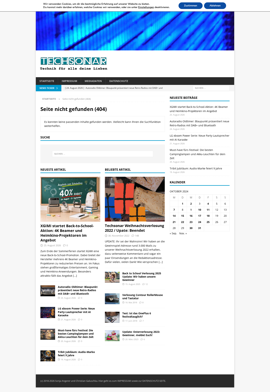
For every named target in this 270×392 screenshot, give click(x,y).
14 (174, 215)
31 (199, 228)
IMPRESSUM (124, 380)
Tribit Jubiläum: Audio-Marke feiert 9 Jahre (76, 353)
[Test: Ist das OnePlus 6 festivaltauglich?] (112, 317)
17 (199, 215)
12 (146, 284)
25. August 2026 (52, 245)
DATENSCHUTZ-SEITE (153, 380)
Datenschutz (118, 81)
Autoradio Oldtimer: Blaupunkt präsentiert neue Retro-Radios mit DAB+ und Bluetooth (78, 290)
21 (174, 222)
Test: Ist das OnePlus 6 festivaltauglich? (136, 315)
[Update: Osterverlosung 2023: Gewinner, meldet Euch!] (112, 335)
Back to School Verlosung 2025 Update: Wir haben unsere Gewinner (141, 277)
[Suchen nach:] (211, 88)
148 (137, 235)
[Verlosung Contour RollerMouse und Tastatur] (112, 298)
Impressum (69, 81)
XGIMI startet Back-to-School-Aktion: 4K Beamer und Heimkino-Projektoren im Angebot (67, 233)
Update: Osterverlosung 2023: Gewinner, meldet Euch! (141, 333)
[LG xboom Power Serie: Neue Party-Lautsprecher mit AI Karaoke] (47, 312)
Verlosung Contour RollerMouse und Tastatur (142, 296)
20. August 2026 (68, 341)
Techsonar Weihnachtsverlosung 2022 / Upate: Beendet (134, 228)
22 (182, 222)
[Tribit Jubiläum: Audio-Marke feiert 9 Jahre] (47, 355)
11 (208, 209)
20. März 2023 (131, 339)
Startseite (46, 81)
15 (182, 215)
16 (191, 215)
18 (208, 215)
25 (208, 222)
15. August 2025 (132, 284)
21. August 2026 (68, 319)
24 (199, 222)
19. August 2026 (68, 359)
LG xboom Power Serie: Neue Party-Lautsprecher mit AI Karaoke (76, 312)
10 (199, 209)
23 (191, 222)
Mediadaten (93, 81)
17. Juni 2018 (131, 320)
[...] (75, 275)
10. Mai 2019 (131, 302)
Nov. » (183, 233)
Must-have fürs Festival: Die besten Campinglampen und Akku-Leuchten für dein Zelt (76, 334)
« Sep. (173, 233)
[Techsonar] (135, 48)
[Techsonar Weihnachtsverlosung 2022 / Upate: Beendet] (135, 199)
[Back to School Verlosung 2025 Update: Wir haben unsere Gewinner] (112, 277)
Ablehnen (215, 5)
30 (191, 228)
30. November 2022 (118, 235)
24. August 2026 (68, 297)
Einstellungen (146, 7)
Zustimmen (190, 5)
